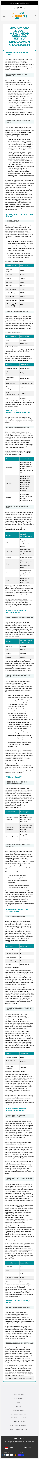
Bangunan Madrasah (18, 1418)
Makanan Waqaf (18, 1410)
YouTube (31, 1442)
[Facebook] (18, 8)
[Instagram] (14, 8)
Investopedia (19, 1217)
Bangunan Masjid (19, 1395)
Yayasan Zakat (22, 360)
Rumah (18, 1391)
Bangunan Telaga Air (18, 1414)
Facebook (20, 1442)
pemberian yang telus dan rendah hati (19, 1322)
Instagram (10, 1442)
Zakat (19, 1402)
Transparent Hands (21, 733)
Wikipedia (16, 967)
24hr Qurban (18, 1398)
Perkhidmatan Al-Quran (18, 1425)
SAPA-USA (9, 236)
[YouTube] (21, 8)
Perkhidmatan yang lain (18, 1429)
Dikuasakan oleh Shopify (17, 1452)
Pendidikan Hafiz (19, 1421)
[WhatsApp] (24, 8)
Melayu (27, 1448)
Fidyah (18, 1406)
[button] (4, 16)
